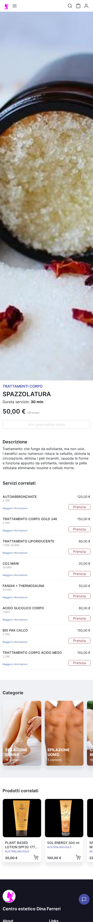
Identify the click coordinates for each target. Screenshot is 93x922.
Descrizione (15, 441)
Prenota (79, 507)
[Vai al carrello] (78, 6)
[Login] (86, 6)
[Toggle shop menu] (14, 6)
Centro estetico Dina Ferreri (32, 908)
